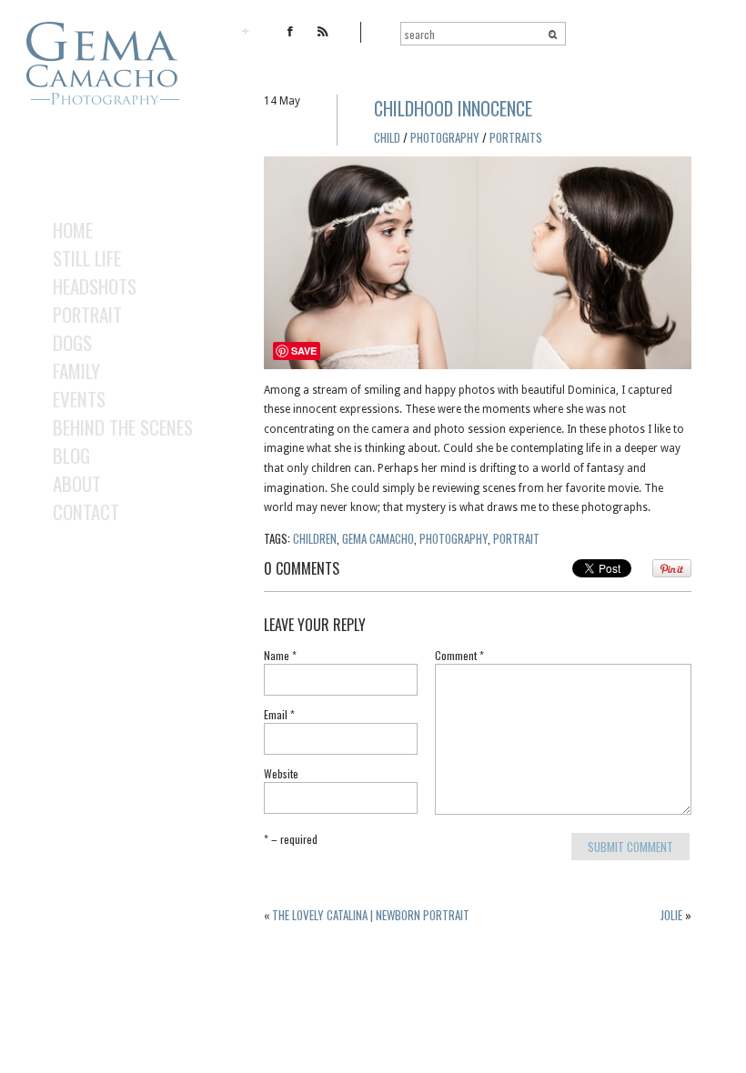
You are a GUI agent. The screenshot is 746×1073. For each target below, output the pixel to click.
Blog (71, 455)
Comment (459, 656)
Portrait (87, 314)
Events (79, 399)
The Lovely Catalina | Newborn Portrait (370, 915)
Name (280, 656)
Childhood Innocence (453, 108)
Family (76, 370)
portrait (516, 538)
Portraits (515, 137)
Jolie (671, 915)
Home (73, 230)
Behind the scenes (123, 427)
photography (453, 538)
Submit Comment (630, 846)
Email (279, 715)
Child (387, 137)
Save (304, 350)
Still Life (87, 258)
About (77, 483)
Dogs (72, 342)
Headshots (94, 286)
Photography (444, 137)
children (315, 538)
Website (281, 774)
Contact (86, 511)
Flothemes (91, 1054)
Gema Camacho (378, 538)
